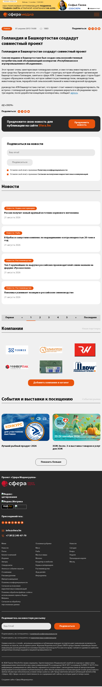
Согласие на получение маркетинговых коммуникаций (63, 174)
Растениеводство (43, 569)
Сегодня (73, 548)
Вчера (72, 551)
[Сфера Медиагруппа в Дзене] (3, 523)
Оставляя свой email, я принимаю (38, 170)
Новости (5, 548)
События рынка (91, 399)
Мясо (38, 548)
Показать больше (51, 462)
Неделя (73, 555)
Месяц (72, 562)
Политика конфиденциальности (15, 583)
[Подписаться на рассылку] (99, 29)
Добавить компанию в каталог (51, 383)
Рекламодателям (8, 576)
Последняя (90, 317)
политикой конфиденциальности (43, 634)
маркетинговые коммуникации (43, 638)
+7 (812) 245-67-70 (16, 536)
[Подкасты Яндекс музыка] (22, 523)
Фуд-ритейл (40, 572)
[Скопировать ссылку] (96, 28)
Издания (5, 558)
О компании (6, 572)
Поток (4, 551)
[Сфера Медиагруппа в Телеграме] (12, 523)
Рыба (38, 551)
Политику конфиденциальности (52, 170)
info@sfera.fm (13, 531)
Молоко (39, 558)
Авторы (5, 562)
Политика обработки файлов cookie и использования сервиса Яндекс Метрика (17, 595)
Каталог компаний (9, 555)
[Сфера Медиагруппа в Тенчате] (15, 523)
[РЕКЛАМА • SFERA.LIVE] (51, 9)
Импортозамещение (10, 579)
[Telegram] (92, 28)
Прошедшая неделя (78, 558)
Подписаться (19, 162)
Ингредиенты (41, 576)
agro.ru (74, 93)
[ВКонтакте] (89, 28)
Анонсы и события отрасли (13, 569)
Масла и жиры (41, 555)
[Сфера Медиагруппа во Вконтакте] (6, 523)
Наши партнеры (91, 329)
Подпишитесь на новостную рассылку (23, 618)
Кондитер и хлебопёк (44, 562)
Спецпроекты (7, 565)
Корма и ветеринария (44, 565)
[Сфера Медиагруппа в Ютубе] (9, 523)
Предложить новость (82, 123)
